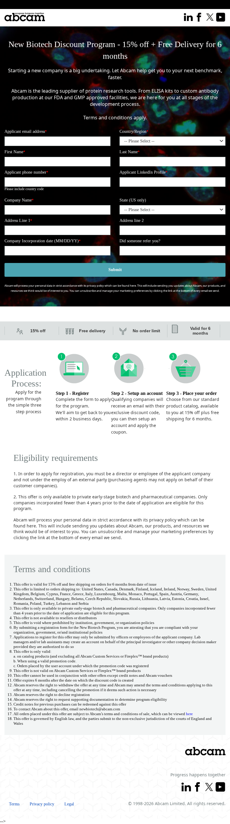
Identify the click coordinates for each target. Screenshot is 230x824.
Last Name (129, 152)
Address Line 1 (18, 220)
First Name (14, 152)
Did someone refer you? (139, 241)
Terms (14, 804)
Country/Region (133, 131)
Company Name (19, 200)
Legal (69, 804)
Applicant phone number (26, 172)
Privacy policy (42, 804)
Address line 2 (131, 220)
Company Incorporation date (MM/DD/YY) (42, 241)
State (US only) (132, 200)
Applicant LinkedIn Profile (143, 172)
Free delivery (92, 330)
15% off (38, 330)
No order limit (146, 330)
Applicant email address (25, 131)
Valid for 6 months (200, 331)
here (133, 286)
